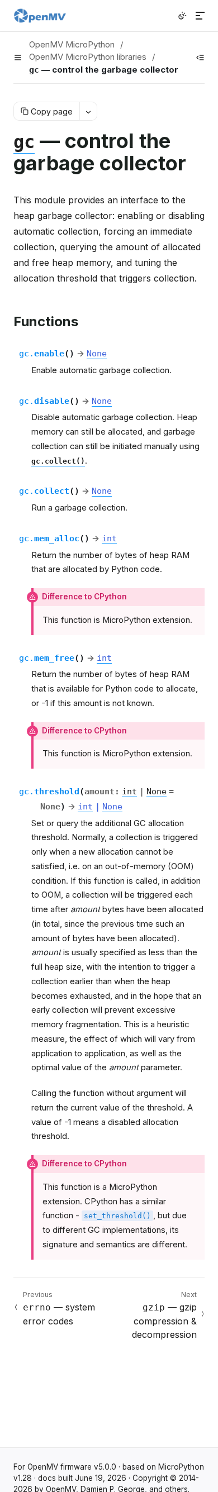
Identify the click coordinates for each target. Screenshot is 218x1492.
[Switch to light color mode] (182, 15)
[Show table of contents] (200, 57)
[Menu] (200, 15)
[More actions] (88, 111)
